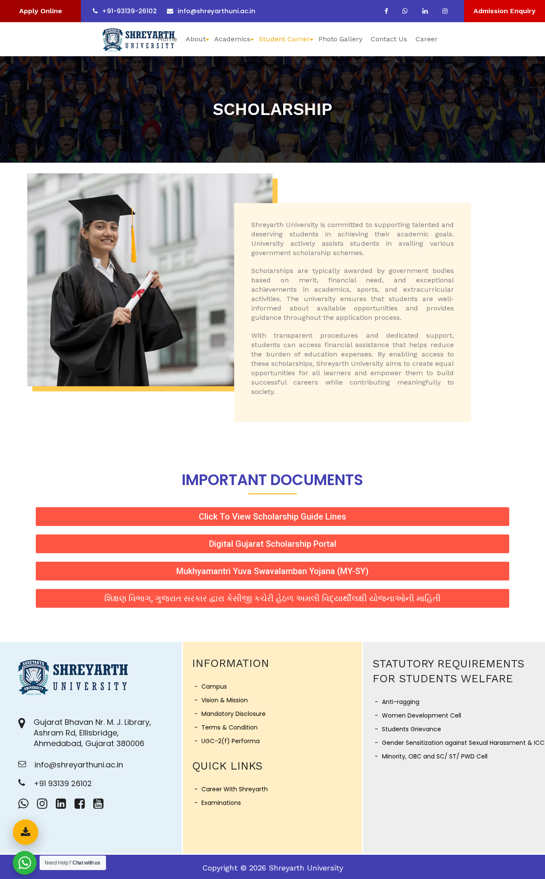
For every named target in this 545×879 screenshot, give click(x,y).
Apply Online (40, 11)
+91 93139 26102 (63, 783)
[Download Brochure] (25, 832)
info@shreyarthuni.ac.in (216, 11)
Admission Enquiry (504, 11)
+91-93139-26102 (129, 11)
